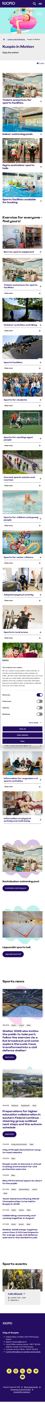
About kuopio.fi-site (31, 1387)
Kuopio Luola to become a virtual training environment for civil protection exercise (22, 1167)
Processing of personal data (21, 1389)
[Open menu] (40, 3)
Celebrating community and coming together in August (19, 1216)
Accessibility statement (22, 1392)
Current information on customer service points (23, 1351)
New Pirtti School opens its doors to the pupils (22, 1182)
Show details (34, 723)
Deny (22, 741)
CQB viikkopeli (16, 1294)
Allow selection (22, 735)
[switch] (40, 701)
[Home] (4, 39)
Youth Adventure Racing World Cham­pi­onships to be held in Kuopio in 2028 (21, 1201)
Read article (9, 1057)
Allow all (22, 729)
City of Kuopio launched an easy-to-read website (22, 1151)
